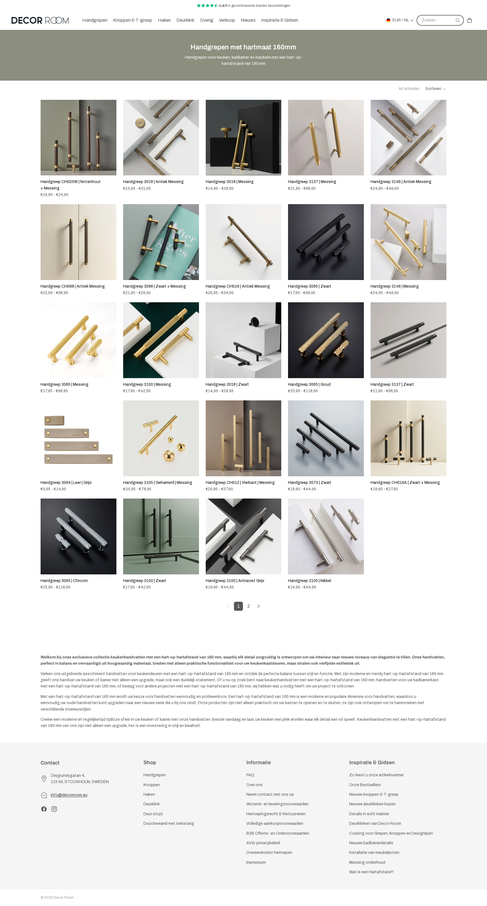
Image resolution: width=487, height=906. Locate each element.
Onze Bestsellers (365, 784)
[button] (435, 89)
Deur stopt (153, 814)
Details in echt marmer (369, 814)
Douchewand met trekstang (168, 823)
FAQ (250, 775)
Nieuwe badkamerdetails (371, 843)
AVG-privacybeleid (263, 843)
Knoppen (151, 784)
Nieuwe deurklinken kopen (372, 804)
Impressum (256, 862)
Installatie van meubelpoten (374, 852)
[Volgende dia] (107, 137)
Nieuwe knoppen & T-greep (374, 794)
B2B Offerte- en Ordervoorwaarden (277, 833)
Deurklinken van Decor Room (375, 823)
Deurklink (151, 804)
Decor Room (64, 898)
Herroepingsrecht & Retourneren (276, 814)
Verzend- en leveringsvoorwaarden (277, 804)
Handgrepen (154, 775)
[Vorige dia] (49, 137)
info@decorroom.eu (69, 795)
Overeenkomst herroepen (269, 852)
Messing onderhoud (367, 862)
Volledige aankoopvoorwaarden (274, 823)
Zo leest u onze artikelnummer (376, 775)
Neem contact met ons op (270, 794)
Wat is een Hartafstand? (371, 872)
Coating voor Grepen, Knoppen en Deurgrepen (391, 833)
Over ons (254, 784)
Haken (149, 794)
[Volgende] (259, 606)
